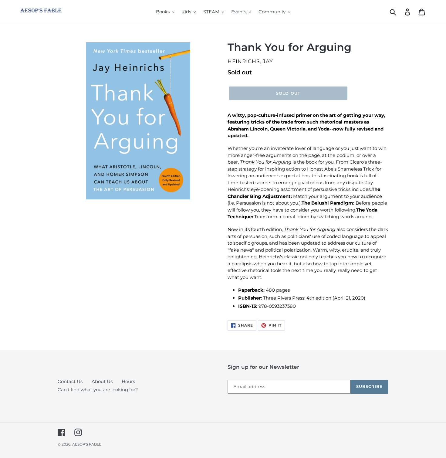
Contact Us (70, 381)
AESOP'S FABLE (86, 444)
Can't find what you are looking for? (98, 389)
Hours (128, 381)
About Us (102, 381)
